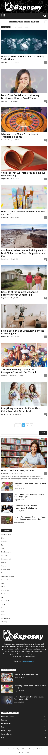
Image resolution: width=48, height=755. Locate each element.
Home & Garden (6, 580)
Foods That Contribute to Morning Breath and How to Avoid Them (20, 97)
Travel (3, 615)
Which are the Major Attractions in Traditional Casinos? (20, 135)
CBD (37, 21)
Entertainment (6, 559)
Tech (2, 608)
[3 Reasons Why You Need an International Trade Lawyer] (7, 509)
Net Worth (4, 594)
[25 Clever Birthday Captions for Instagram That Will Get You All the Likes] (24, 355)
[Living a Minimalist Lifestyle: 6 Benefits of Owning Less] (24, 316)
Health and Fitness (7, 576)
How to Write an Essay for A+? (17, 470)
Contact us (40, 749)
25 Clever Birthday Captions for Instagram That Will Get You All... (19, 371)
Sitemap (31, 749)
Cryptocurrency (6, 552)
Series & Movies (6, 601)
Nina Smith (5, 62)
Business (27, 21)
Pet (2, 597)
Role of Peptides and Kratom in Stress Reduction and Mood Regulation (30, 518)
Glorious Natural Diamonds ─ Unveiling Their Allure (22, 58)
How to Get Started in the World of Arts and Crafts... (23, 213)
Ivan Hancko (5, 140)
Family (3, 562)
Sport (3, 604)
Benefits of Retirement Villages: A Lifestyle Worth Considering (19, 293)
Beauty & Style (13, 21)
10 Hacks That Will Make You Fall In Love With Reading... (23, 174)
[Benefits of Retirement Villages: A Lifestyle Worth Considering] (24, 277)
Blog (21, 21)
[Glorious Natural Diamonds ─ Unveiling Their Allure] (24, 42)
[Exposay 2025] (24, 6)
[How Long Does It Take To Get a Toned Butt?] (7, 486)
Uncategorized (6, 618)
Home (14, 27)
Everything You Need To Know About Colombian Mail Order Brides (21, 410)
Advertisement (9, 749)
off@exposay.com (28, 661)
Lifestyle (20, 27)
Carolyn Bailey (6, 414)
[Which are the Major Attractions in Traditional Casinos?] (24, 119)
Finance (4, 566)
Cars (33, 21)
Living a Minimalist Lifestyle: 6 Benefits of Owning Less (22, 332)
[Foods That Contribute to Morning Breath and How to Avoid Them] (24, 81)
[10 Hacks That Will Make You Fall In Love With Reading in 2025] (24, 158)
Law (2, 583)
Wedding (4, 622)
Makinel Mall (5, 473)
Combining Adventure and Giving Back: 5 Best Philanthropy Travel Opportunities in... (23, 253)
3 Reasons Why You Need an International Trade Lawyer (25, 507)
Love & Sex (5, 590)
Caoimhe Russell (7, 375)
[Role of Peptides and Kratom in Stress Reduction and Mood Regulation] (7, 520)
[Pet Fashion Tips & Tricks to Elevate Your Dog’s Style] (7, 497)
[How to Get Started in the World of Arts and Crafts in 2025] (24, 197)
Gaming (3, 573)
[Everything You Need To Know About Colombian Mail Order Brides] (24, 394)
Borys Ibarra (5, 178)
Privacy (24, 749)
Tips (2, 611)
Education (4, 555)
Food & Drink (5, 569)
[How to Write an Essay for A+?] (24, 453)
